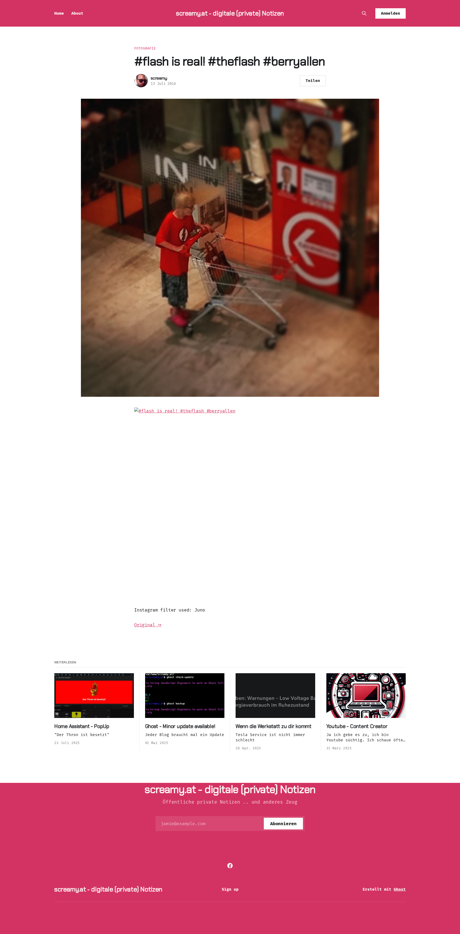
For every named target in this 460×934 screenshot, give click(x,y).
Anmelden (390, 13)
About (77, 13)
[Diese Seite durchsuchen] (364, 13)
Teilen (313, 80)
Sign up (230, 889)
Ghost (400, 889)
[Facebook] (230, 865)
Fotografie (145, 48)
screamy (159, 78)
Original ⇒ (147, 625)
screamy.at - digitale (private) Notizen (230, 13)
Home (59, 13)
